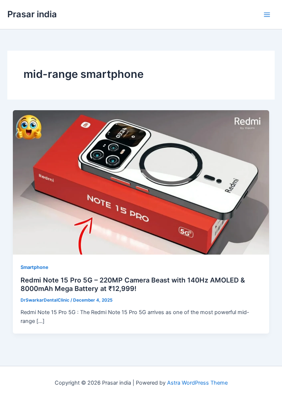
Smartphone (34, 267)
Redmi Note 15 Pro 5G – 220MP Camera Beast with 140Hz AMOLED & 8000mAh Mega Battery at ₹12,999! (133, 284)
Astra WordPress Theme (197, 382)
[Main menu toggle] (267, 14)
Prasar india (32, 14)
